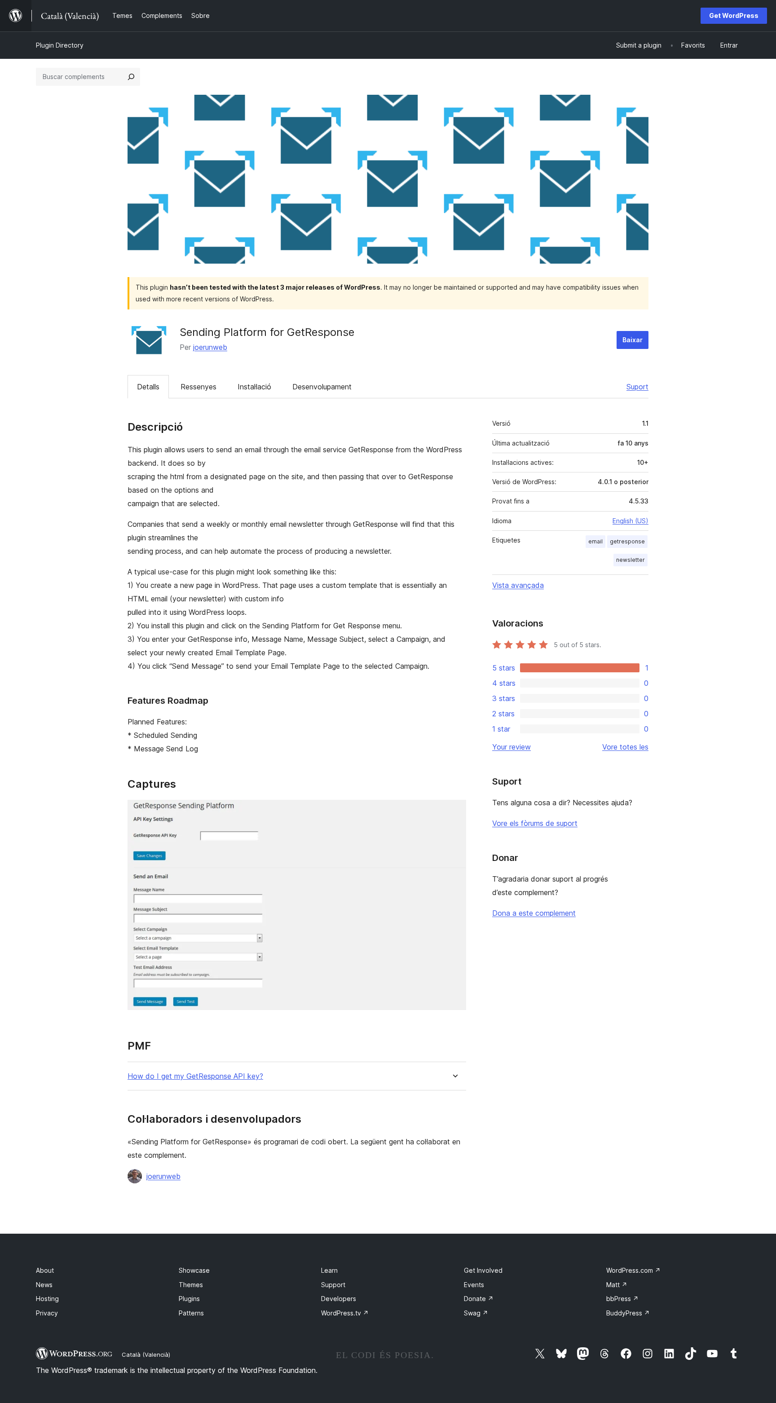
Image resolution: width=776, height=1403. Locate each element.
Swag (476, 1313)
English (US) (630, 521)
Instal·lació (254, 386)
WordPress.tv (345, 1313)
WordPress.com (633, 1270)
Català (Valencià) (146, 1354)
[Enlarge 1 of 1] (454, 811)
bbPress (622, 1298)
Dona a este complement (534, 913)
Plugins (189, 1298)
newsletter (630, 559)
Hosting (47, 1298)
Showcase (194, 1270)
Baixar (632, 340)
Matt (616, 1284)
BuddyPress (628, 1313)
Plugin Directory (60, 45)
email (595, 541)
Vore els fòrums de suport (535, 823)
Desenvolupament (322, 386)
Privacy (47, 1313)
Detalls (148, 386)
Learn (329, 1270)
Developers (338, 1298)
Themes (191, 1284)
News (44, 1284)
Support (333, 1284)
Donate (479, 1298)
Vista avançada (518, 585)
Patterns (191, 1313)
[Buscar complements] (131, 77)
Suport (637, 386)
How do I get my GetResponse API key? (195, 1076)
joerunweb (210, 347)
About (45, 1270)
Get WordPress (733, 15)
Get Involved (483, 1270)
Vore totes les (625, 746)
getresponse (627, 541)
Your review (511, 746)
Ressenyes (198, 386)
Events (474, 1284)
